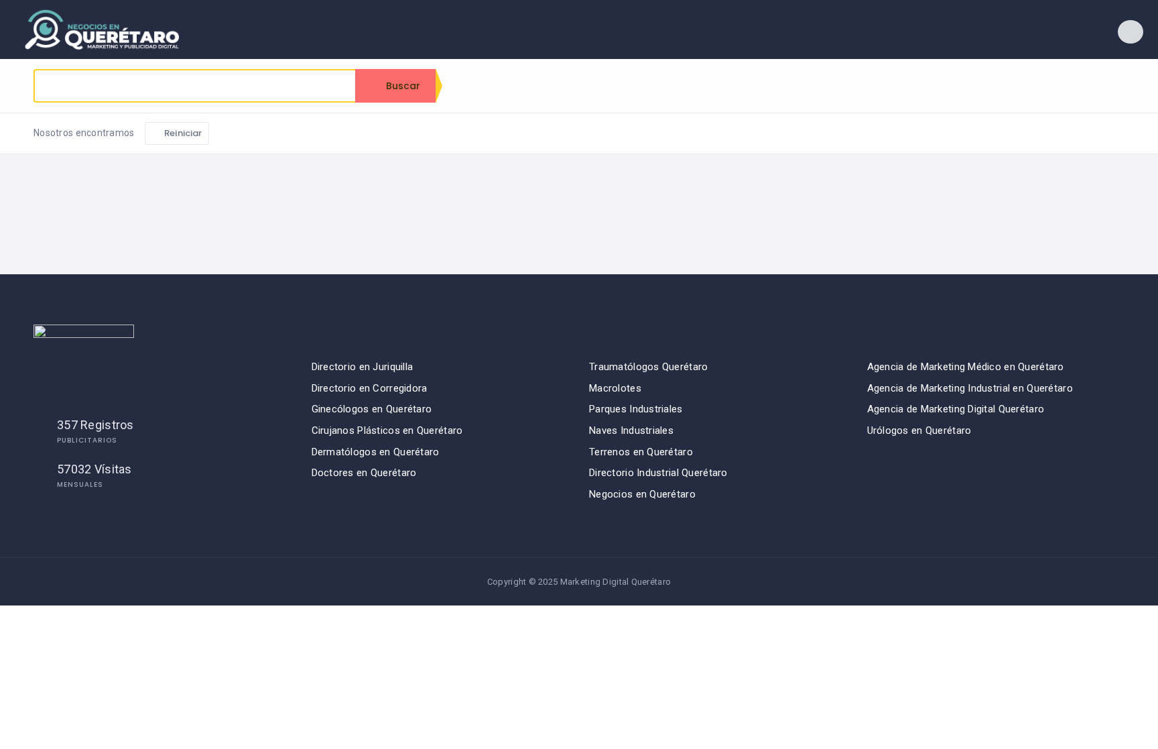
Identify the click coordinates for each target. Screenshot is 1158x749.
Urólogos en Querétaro (919, 430)
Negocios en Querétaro (642, 494)
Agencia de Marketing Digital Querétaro (956, 409)
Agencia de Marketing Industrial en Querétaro (970, 388)
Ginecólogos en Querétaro (372, 409)
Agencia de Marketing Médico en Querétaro (965, 367)
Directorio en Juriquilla (362, 367)
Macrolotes (615, 388)
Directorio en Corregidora (370, 388)
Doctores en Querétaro (364, 473)
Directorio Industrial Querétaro (658, 473)
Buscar (402, 86)
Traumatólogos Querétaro (648, 367)
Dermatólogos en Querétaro (376, 452)
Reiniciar (182, 133)
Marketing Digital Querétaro (615, 582)
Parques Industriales (636, 409)
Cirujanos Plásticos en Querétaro (387, 430)
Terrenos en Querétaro (641, 452)
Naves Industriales (631, 430)
